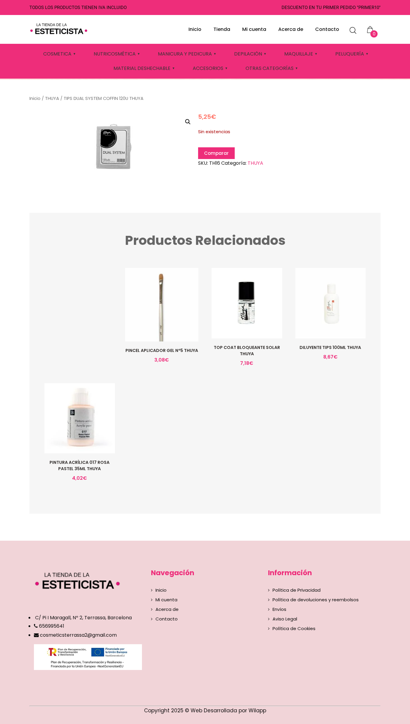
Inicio (194, 29)
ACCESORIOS (208, 68)
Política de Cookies (294, 628)
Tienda (221, 29)
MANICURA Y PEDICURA (185, 53)
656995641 (51, 626)
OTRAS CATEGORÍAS (270, 68)
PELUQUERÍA (349, 53)
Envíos (279, 609)
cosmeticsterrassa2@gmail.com (78, 635)
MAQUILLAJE (298, 53)
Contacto (327, 29)
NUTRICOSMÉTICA (115, 53)
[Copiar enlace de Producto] (148, 317)
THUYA (52, 98)
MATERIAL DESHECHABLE (141, 68)
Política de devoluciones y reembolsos (316, 599)
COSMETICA (57, 53)
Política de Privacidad (297, 590)
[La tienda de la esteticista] (59, 28)
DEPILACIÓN (248, 53)
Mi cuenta (254, 29)
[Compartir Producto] (161, 317)
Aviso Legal (285, 619)
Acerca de (290, 29)
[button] (187, 121)
